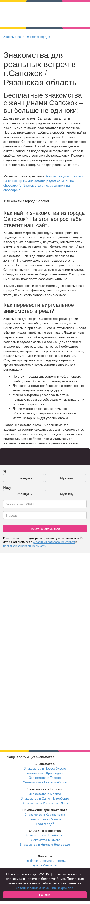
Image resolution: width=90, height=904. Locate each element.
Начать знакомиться (45, 528)
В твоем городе (38, 36)
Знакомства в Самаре (45, 819)
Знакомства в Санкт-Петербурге (45, 798)
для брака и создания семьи (45, 860)
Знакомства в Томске (45, 777)
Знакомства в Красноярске (45, 814)
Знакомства (12, 36)
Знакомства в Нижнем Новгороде (45, 844)
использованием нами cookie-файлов (44, 887)
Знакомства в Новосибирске (45, 768)
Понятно (45, 895)
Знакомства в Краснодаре (44, 772)
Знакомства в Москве (45, 793)
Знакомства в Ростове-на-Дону (45, 802)
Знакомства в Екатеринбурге (45, 782)
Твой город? (45, 823)
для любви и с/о (45, 865)
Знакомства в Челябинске (45, 835)
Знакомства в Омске (45, 839)
